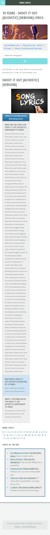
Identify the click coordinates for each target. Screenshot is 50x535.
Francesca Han (16, 468)
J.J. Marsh (14, 487)
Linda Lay (14, 478)
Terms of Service (29, 526)
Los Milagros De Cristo (19, 453)
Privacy (17, 526)
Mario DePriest (16, 459)
